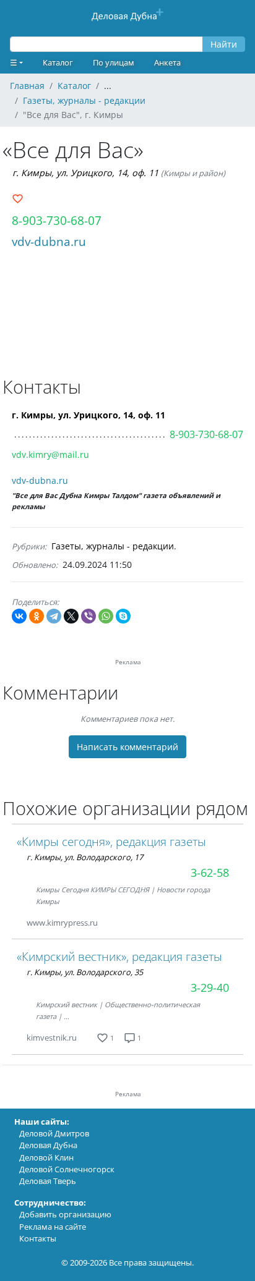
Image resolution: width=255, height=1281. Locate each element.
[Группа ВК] (113, 923)
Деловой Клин (46, 1157)
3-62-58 (210, 872)
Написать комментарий (127, 747)
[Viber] (88, 616)
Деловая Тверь (47, 1180)
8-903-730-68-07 (57, 220)
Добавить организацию (65, 1214)
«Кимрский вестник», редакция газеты (119, 956)
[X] (71, 616)
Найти (223, 44)
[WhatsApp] (105, 616)
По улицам (113, 62)
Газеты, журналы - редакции (112, 546)
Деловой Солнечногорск (67, 1169)
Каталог (58, 62)
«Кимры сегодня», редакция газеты (111, 841)
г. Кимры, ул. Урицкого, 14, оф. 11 (85, 173)
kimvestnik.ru (52, 1037)
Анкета (167, 62)
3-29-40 (210, 987)
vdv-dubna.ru (49, 241)
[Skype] (123, 616)
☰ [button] (13, 62)
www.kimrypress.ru (62, 922)
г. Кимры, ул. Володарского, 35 (85, 972)
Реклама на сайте (52, 1226)
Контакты (37, 1238)
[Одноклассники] (36, 616)
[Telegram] (53, 616)
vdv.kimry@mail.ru (50, 454)
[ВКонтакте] (19, 616)
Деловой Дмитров (54, 1133)
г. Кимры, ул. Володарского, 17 (85, 857)
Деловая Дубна (48, 1145)
